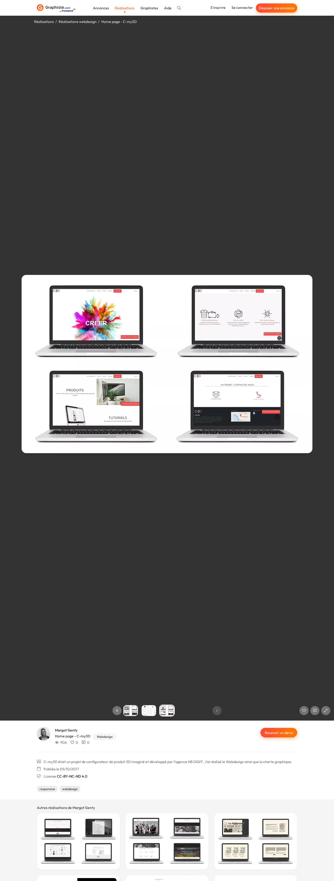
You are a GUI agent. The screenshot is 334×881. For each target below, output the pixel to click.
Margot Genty (66, 730)
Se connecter (242, 7)
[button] (117, 710)
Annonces (101, 8)
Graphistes (149, 8)
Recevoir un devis (279, 732)
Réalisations (125, 8)
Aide (168, 8)
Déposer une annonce (276, 8)
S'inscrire (218, 7)
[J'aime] (304, 710)
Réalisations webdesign (78, 21)
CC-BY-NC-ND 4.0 (72, 776)
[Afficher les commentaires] (314, 710)
